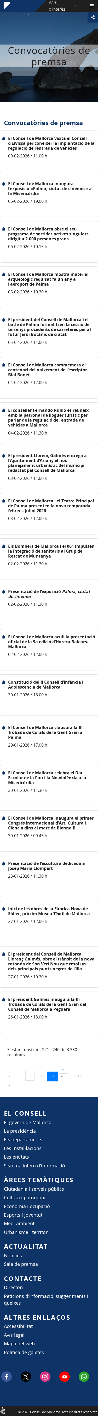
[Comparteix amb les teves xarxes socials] (93, 17)
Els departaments (23, 1140)
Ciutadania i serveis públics (34, 1189)
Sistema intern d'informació (34, 1166)
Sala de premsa (21, 1264)
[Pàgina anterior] (9, 1075)
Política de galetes (24, 1352)
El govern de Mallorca (27, 1122)
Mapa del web (19, 1344)
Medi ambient (19, 1223)
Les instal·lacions (23, 1148)
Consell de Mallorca (2, 1410)
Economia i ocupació (27, 1206)
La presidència (20, 1131)
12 (54, 1075)
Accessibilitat (18, 1326)
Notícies (13, 1256)
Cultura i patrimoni (24, 1198)
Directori (13, 1287)
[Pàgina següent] (9, 1084)
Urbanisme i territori (26, 1232)
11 (42, 1075)
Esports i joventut (23, 1215)
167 (80, 1075)
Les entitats (16, 1157)
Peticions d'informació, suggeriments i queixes (46, 1299)
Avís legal (14, 1335)
